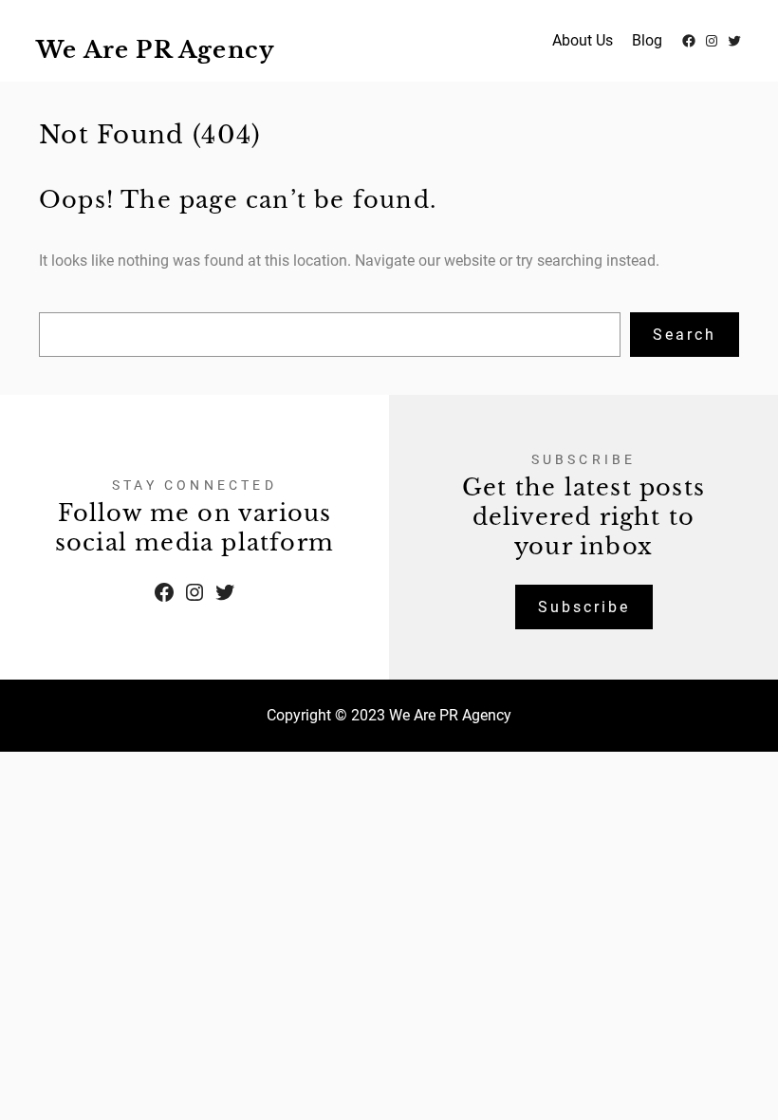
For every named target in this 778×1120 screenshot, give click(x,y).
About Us (582, 40)
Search (684, 335)
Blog (647, 40)
